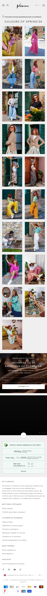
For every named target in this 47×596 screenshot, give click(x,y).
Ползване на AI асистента (11, 536)
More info (23, 471)
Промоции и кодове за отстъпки (13, 533)
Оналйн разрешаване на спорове (14, 540)
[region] (23, 415)
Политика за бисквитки (10, 529)
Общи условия (7, 522)
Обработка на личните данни (12, 526)
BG (37, 5)
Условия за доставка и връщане (13, 512)
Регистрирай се (7, 554)
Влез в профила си (9, 550)
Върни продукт (7, 508)
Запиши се (23, 588)
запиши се (23, 387)
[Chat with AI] (5, 591)
